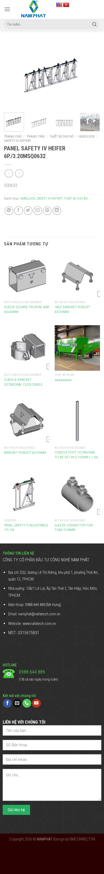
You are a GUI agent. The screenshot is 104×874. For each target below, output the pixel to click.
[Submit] (94, 24)
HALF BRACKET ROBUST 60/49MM (72, 309)
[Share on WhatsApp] (9, 210)
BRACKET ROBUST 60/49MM (25, 452)
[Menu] (7, 9)
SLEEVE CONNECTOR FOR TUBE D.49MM (74, 527)
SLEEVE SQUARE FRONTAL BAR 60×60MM (26, 309)
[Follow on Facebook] (7, 703)
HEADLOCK (87, 136)
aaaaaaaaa (63, 380)
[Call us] (26, 703)
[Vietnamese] (66, 5)
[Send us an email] (17, 703)
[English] (59, 5)
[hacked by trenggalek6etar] (33, 9)
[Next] (91, 74)
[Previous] (12, 74)
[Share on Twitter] (28, 210)
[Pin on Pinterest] (47, 210)
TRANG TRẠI (36, 136)
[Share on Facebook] (18, 210)
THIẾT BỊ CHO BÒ (62, 136)
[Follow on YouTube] (36, 703)
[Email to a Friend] (37, 210)
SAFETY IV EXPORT (17, 140)
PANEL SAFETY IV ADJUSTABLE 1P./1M (26, 527)
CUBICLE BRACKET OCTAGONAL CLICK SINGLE (23, 381)
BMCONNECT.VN (82, 839)
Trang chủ (13, 136)
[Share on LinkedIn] (57, 210)
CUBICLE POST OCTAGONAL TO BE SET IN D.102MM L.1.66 (76, 454)
